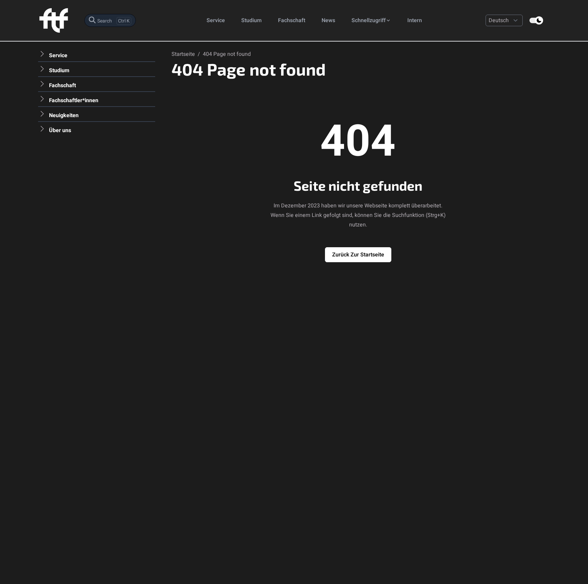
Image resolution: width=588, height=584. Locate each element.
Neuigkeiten (64, 115)
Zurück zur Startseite (358, 255)
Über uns (60, 130)
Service (216, 20)
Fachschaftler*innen (73, 100)
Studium (251, 20)
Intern (414, 20)
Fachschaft (291, 20)
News (328, 20)
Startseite (184, 54)
